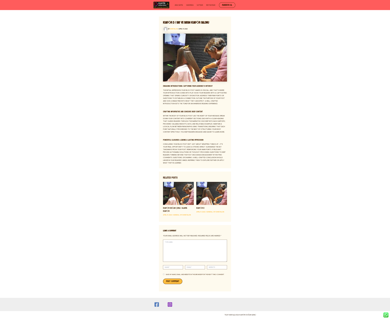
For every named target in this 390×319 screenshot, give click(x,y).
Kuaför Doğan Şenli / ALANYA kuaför (175, 209)
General (176, 215)
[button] (227, 5)
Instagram (210, 5)
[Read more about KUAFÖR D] (211, 193)
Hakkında (190, 5)
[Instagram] (169, 304)
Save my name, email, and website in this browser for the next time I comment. (195, 274)
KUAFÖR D (200, 208)
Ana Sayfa (179, 5)
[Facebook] (156, 304)
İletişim (200, 5)
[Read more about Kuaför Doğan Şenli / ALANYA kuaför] (178, 193)
